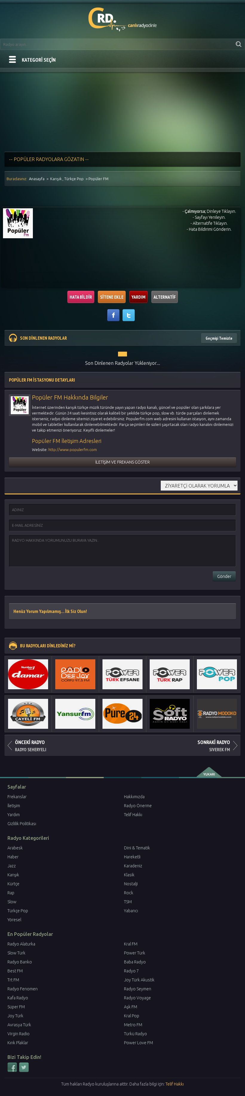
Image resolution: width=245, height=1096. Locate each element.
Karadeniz (133, 865)
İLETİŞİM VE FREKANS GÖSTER (122, 462)
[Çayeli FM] (28, 714)
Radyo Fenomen (22, 988)
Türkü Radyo (135, 1033)
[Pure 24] (122, 714)
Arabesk (15, 847)
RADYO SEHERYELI (30, 745)
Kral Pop (131, 1015)
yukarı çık (210, 772)
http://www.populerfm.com (72, 449)
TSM (128, 901)
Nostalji (131, 883)
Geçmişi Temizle (219, 338)
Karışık (56, 179)
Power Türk (134, 953)
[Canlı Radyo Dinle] (122, 18)
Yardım (13, 814)
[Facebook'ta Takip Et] (12, 1071)
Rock (128, 892)
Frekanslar (17, 796)
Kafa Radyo (17, 997)
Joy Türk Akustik (139, 979)
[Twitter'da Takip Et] (24, 1071)
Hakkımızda (134, 796)
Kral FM (130, 944)
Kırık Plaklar (17, 1042)
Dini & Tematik (137, 847)
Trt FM (13, 979)
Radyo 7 (131, 971)
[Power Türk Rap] (170, 674)
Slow (11, 901)
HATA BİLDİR (81, 297)
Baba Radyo (135, 962)
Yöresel (14, 919)
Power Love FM (138, 1042)
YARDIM (138, 297)
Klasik (129, 874)
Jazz (11, 865)
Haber (13, 856)
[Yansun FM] (75, 714)
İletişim (13, 805)
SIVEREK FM (213, 745)
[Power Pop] (217, 674)
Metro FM (133, 1024)
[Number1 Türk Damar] (28, 674)
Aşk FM (130, 1006)
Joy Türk (15, 1015)
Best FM (15, 971)
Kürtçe (13, 883)
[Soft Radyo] (170, 714)
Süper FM (16, 1006)
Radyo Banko (19, 962)
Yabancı (131, 910)
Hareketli (132, 856)
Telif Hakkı (133, 814)
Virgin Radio (18, 1033)
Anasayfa (37, 179)
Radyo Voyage (137, 997)
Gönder (224, 576)
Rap (10, 892)
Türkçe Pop (74, 179)
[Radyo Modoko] (217, 714)
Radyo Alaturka (21, 944)
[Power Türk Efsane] (122, 674)
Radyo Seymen (137, 988)
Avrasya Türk (19, 1024)
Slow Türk (16, 953)
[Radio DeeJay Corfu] (75, 674)
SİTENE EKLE (111, 297)
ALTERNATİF (165, 297)
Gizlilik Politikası (21, 823)
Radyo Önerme (138, 805)
